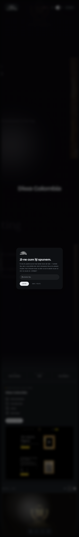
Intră (24, 284)
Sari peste (36, 284)
